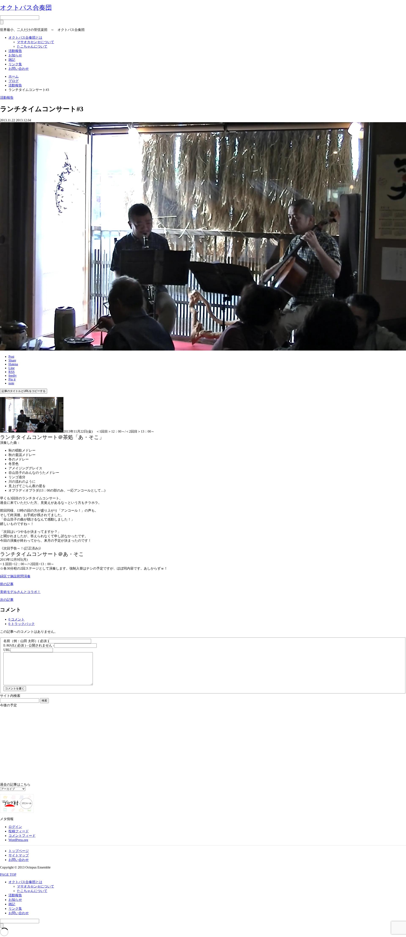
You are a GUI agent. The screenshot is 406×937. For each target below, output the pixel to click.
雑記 (11, 60)
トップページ (18, 851)
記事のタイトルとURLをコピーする (23, 391)
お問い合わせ (18, 68)
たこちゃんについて (32, 46)
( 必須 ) (26, 641)
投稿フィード (18, 831)
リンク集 (15, 64)
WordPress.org (18, 840)
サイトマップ (18, 855)
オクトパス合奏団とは (25, 37)
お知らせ (15, 55)
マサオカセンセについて (35, 42)
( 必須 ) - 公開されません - (28, 645)
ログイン (15, 827)
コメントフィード (22, 835)
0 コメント (16, 619)
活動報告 (15, 51)
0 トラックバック (21, 624)
